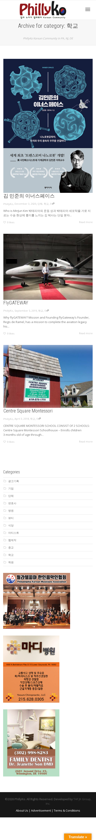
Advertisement (41, 810)
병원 (11, 511)
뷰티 (11, 518)
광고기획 (13, 481)
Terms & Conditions (67, 810)
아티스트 (13, 533)
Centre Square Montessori (28, 411)
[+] (48, 126)
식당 (11, 525)
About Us (22, 810)
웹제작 (12, 540)
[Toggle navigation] (88, 9)
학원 (11, 562)
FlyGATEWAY (15, 303)
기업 (11, 488)
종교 (11, 547)
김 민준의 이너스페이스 (29, 196)
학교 (46, 203)
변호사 (12, 503)
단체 (40, 203)
